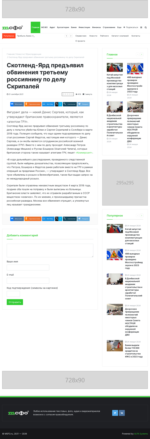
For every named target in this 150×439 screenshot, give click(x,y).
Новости (93, 36)
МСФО (44, 27)
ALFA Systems (141, 433)
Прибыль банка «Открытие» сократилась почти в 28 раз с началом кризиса (52, 36)
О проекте (80, 41)
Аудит (52, 27)
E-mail (10, 274)
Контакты (136, 36)
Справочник (80, 36)
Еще (119, 27)
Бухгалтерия (63, 27)
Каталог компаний (120, 36)
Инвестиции (84, 27)
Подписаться (132, 27)
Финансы (96, 27)
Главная (35, 27)
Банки (74, 27)
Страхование (109, 27)
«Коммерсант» (83, 152)
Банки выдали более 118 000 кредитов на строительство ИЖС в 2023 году (134, 351)
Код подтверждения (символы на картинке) (32, 287)
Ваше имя (12, 261)
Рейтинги (104, 36)
